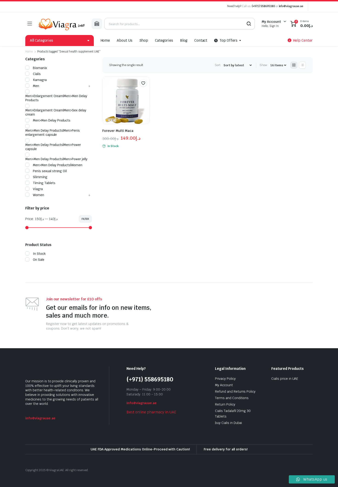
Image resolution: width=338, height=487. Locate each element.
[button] (143, 83)
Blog (183, 40)
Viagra (38, 189)
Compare (145, 92)
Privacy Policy (225, 379)
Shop (143, 40)
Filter (85, 218)
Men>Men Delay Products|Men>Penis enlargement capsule (52, 132)
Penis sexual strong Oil (50, 171)
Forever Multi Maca (117, 131)
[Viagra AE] (62, 23)
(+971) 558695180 (264, 6)
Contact (200, 40)
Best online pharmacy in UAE (151, 412)
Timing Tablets (44, 183)
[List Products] (302, 65)
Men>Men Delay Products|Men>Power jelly (56, 159)
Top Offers (229, 40)
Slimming (40, 177)
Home (105, 40)
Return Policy (225, 404)
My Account (224, 385)
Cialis (37, 74)
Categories (164, 40)
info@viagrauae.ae (291, 6)
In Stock (39, 254)
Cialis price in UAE (284, 379)
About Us (124, 40)
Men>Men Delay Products (51, 120)
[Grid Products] (293, 65)
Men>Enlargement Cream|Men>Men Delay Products (56, 98)
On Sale (38, 260)
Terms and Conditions (232, 398)
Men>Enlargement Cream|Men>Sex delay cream (55, 112)
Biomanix (40, 68)
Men (36, 86)
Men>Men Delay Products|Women (57, 165)
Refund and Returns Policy (235, 391)
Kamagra (40, 80)
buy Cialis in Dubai (228, 423)
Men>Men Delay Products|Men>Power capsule (53, 147)
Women (38, 195)
